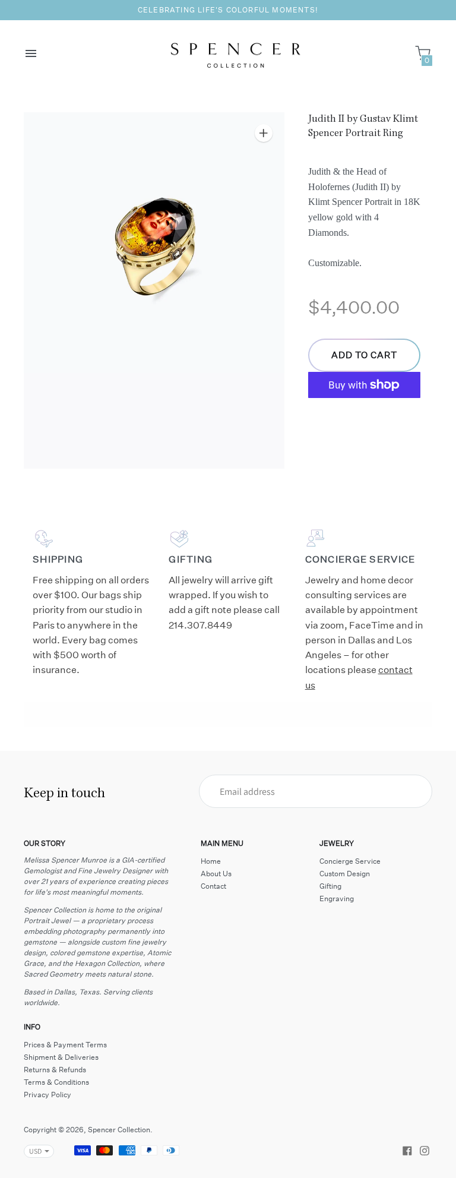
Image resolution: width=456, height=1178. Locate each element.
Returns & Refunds (55, 1069)
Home (211, 861)
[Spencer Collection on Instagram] (424, 1149)
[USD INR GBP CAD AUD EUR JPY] (33, 1151)
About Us (216, 873)
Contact (213, 886)
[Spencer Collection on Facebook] (407, 1149)
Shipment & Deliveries (61, 1057)
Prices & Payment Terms (65, 1044)
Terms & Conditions (56, 1082)
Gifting (330, 886)
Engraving (336, 898)
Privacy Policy (47, 1094)
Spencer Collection (119, 1129)
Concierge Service (350, 861)
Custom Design (344, 873)
